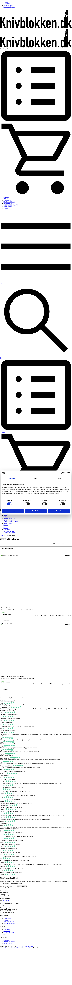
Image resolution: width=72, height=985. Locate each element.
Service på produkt (9, 5)
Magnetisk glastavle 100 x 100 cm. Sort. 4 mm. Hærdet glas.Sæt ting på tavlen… (35, 582)
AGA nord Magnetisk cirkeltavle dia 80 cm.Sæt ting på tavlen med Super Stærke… (35, 651)
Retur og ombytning (9, 7)
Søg (1, 358)
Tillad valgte (36, 511)
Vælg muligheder (52, 613)
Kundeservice (7, 918)
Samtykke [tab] (12, 478)
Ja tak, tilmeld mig (22, 886)
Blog (5, 934)
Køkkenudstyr (7, 200)
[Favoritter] (36, 121)
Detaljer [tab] (36, 478)
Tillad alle (59, 511)
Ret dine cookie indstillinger (26, 946)
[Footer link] (5, 948)
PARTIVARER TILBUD (11, 205)
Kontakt (6, 2)
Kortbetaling (7, 3)
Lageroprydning (8, 206)
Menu (1, 283)
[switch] (27, 503)
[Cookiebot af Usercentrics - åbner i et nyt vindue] (62, 473)
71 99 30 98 (5, 900)
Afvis (13, 511)
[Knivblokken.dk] (36, 27)
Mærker (6, 198)
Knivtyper (6, 197)
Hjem (1, 535)
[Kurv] (36, 194)
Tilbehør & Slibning (9, 202)
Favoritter (2, 432)
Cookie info (7, 931)
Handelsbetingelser (9, 932)
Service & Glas (8, 203)
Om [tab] (59, 478)
